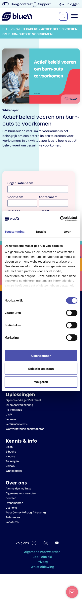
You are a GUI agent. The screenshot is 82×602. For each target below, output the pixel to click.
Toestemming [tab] (14, 231)
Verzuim (11, 419)
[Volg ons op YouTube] (59, 545)
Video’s (10, 466)
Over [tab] (67, 231)
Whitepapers (14, 471)
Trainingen (12, 461)
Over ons (11, 507)
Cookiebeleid (42, 557)
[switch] (71, 313)
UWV (9, 414)
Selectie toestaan (41, 369)
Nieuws (10, 456)
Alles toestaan (41, 356)
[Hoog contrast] (5, 4)
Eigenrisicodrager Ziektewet (23, 400)
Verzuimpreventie (17, 424)
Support (44, 4)
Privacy (42, 562)
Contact (11, 498)
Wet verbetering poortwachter (25, 429)
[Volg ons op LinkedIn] (48, 545)
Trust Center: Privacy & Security (26, 512)
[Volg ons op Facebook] (36, 545)
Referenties (13, 517)
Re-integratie (14, 409)
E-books (11, 451)
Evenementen (14, 503)
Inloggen (73, 4)
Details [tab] (41, 231)
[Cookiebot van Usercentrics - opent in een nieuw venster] (60, 218)
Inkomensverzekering (19, 405)
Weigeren (41, 382)
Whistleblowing (42, 567)
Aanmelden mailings (18, 488)
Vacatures (12, 522)
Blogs (9, 447)
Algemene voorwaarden (21, 493)
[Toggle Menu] (74, 16)
